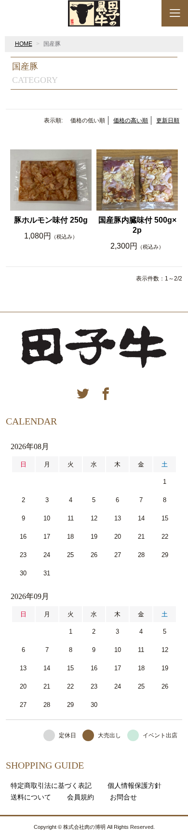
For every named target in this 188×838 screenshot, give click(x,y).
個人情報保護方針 (134, 785)
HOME (23, 43)
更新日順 (167, 120)
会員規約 (80, 797)
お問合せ (123, 797)
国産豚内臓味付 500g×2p (137, 225)
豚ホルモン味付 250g (51, 220)
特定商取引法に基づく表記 (51, 785)
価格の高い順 (130, 120)
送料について (31, 797)
